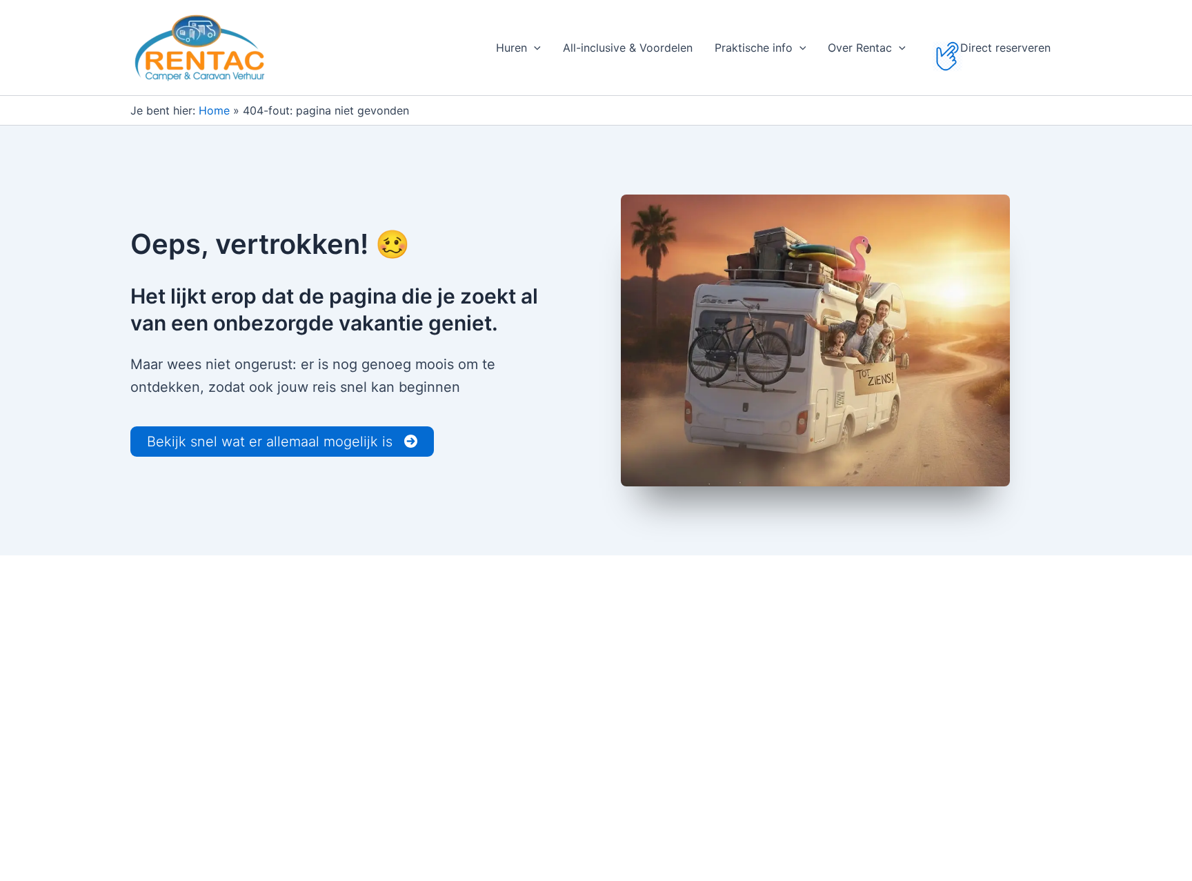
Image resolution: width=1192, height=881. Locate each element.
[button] (534, 47)
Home (214, 110)
